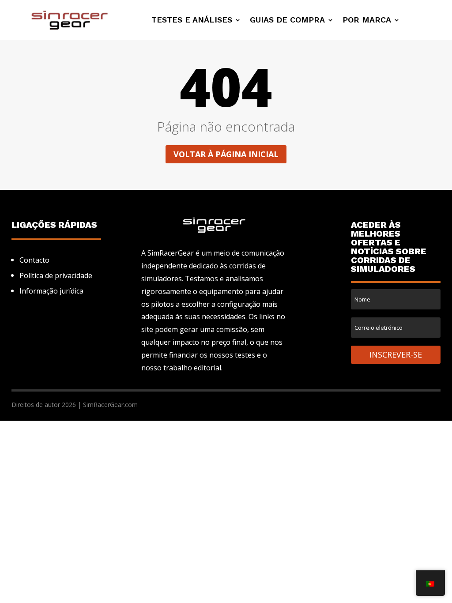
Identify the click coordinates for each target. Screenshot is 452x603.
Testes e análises (191, 20)
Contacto (34, 260)
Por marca (367, 20)
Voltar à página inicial (226, 154)
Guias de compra (287, 20)
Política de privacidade (55, 275)
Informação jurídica (51, 291)
